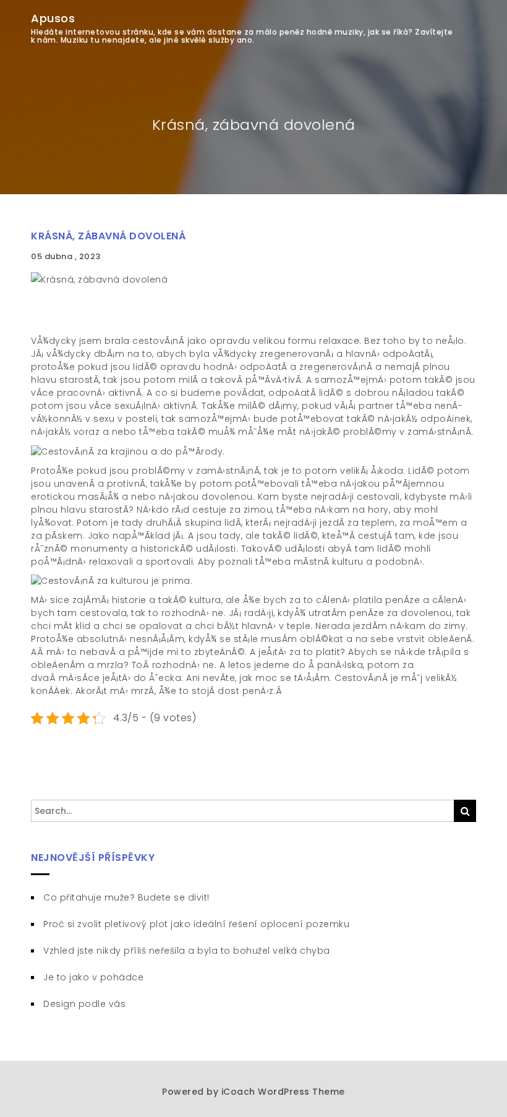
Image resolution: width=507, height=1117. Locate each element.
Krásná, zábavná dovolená (108, 236)
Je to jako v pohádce (93, 977)
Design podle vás (84, 1004)
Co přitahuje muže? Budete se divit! (126, 897)
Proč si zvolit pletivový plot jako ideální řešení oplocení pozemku (196, 924)
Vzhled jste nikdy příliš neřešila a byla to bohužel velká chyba (186, 950)
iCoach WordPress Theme (283, 1091)
